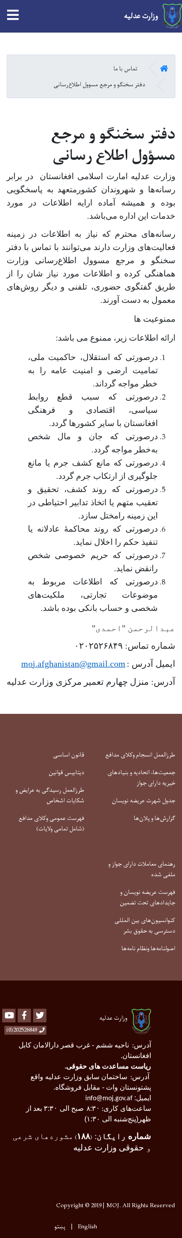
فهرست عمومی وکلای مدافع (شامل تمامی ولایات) (51, 823)
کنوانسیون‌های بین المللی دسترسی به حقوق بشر (144, 926)
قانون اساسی (68, 754)
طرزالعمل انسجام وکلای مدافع (140, 754)
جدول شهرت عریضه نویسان (143, 800)
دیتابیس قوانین (66, 772)
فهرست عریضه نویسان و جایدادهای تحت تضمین (147, 897)
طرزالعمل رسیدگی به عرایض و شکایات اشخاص (49, 795)
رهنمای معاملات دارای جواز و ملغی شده (141, 869)
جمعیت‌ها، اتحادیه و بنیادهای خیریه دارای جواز (141, 778)
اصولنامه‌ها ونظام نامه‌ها (148, 948)
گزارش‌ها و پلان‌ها (154, 818)
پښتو (59, 1227)
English (87, 1227)
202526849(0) (21, 1030)
